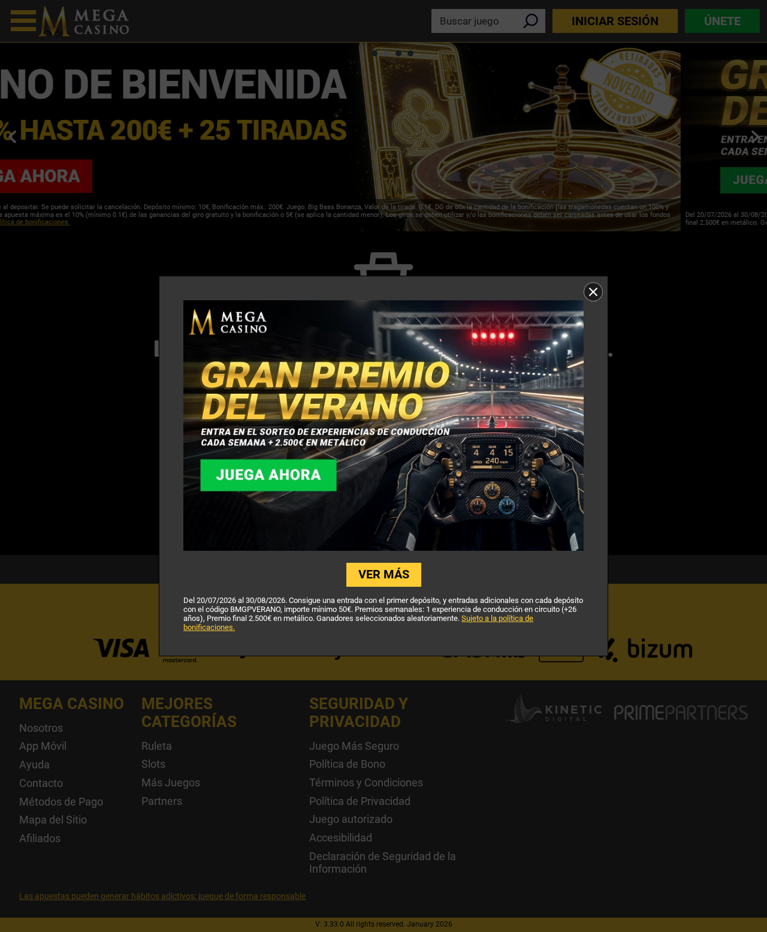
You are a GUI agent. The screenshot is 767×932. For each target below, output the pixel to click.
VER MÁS (383, 574)
